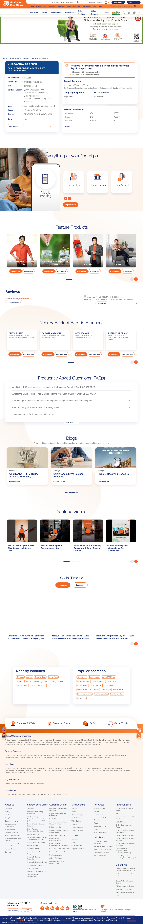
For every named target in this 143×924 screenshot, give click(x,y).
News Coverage (77, 815)
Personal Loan (10, 755)
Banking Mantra (19, 794)
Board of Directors (11, 821)
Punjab (56, 742)
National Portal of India (124, 889)
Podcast (74, 824)
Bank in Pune (82, 685)
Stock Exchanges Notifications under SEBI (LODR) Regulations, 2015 (36, 819)
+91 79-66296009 (32, 96)
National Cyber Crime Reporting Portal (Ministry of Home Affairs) (126, 858)
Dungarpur (35, 58)
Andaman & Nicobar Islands (15, 744)
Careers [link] (139, 6)
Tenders (96, 823)
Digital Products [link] (81, 12)
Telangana (87, 742)
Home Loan (21, 755)
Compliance (9, 818)
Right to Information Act (57, 835)
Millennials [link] (38, 6)
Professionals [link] (61, 6)
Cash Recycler (77, 845)
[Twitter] (57, 908)
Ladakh (88, 744)
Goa (64, 740)
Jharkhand (99, 740)
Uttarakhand (114, 742)
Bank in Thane (111, 681)
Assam (35, 740)
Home (5, 58)
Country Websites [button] (26, 910)
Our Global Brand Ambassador (11, 825)
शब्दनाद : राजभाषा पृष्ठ (100, 832)
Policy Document (33, 868)
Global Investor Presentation (32, 875)
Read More (67, 126)
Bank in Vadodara (97, 681)
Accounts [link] (34, 13)
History (7, 812)
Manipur (19, 742)
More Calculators (100, 856)
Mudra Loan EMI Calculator (120, 770)
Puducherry (96, 744)
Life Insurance (121, 755)
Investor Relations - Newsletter (34, 858)
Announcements (77, 830)
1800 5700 (29, 90)
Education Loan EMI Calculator (113, 768)
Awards (74, 808)
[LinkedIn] (52, 908)
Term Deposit (74, 755)
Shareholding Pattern (34, 865)
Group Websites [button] (12, 910)
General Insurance (12, 757)
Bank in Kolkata (108, 685)
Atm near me (81, 677)
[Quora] (67, 908)
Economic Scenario (100, 815)
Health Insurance (27, 757)
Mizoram (36, 742)
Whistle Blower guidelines (125, 886)
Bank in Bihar (106, 690)
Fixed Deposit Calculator (102, 849)
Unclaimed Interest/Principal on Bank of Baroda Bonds (37, 838)
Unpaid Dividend (33, 834)
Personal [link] (32, 2)
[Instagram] (47, 908)
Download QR (102, 303)
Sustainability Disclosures (36, 842)
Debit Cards (38, 757)
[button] (124, 12)
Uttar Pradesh (103, 742)
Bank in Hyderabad (101, 694)
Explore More (70, 205)
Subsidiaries (118, 2)
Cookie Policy (6, 918)
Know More (21, 41)
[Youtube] (62, 908)
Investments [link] (56, 13)
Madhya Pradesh (124, 740)
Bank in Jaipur (82, 690)
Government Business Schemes (98, 757)
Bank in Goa (81, 698)
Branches (75, 839)
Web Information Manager (125, 892)
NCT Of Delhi (63, 744)
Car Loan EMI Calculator (92, 768)
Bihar (40, 740)
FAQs (28, 794)
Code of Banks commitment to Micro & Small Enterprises (125, 876)
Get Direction (28, 354)
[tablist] (71, 764)
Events (74, 812)
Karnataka (107, 740)
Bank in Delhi (94, 690)
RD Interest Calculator (14, 770)
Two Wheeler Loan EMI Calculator (78, 770)
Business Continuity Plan (58, 852)
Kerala (115, 740)
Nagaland (43, 742)
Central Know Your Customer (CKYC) (56, 839)
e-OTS (118, 814)
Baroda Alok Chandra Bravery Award (12, 845)
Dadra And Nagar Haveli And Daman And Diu (42, 744)
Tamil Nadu (79, 742)
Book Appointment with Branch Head (57, 862)
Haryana (77, 740)
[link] (115, 13)
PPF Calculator (77, 768)
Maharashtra (10, 742)
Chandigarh (47, 740)
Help (117, 895)
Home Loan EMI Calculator (36, 768)
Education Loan (31, 755)
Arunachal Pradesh (24, 740)
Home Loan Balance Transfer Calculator (20, 772)
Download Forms (61, 794)
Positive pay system (56, 855)
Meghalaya (27, 742)
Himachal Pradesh (87, 740)
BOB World (50, 794)
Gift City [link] (101, 6)
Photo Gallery (76, 818)
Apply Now (28, 271)
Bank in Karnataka (116, 694)
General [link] (32, 6)
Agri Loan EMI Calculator (32, 770)
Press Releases (77, 827)
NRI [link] (44, 6)
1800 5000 (39, 90)
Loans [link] (44, 13)
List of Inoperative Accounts (125, 835)
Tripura (94, 742)
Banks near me (94, 677)
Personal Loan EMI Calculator (15, 768)
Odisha (50, 742)
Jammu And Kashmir (76, 744)
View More (69, 422)
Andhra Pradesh (11, 740)
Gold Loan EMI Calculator (100, 770)
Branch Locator (14, 58)
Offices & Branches (12, 832)
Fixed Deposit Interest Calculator (59, 768)
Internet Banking (11, 783)
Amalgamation (10, 829)
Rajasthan (26, 58)
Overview (8, 808)
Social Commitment (12, 835)
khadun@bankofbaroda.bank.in (38, 106)
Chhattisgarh (57, 740)
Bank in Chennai (95, 685)
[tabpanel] (22, 254)
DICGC (75, 911)
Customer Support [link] (117, 6)
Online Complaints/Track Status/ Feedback (58, 823)
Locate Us (35, 794)
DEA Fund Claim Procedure (59, 849)
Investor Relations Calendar (37, 862)
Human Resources (11, 849)
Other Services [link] (94, 12)
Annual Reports (32, 845)
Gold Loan (42, 755)
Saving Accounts (63, 755)
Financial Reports (33, 849)
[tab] (71, 736)
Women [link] (69, 6)
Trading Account (109, 755)
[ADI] (4, 735)
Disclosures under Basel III (36, 871)
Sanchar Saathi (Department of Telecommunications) (123, 851)
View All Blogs (70, 492)
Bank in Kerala (118, 690)
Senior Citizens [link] (77, 6)
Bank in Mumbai (83, 681)
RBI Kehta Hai (54, 819)
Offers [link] (106, 13)
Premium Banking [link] (52, 6)
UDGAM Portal (121, 822)
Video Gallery (76, 821)
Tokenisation (41, 783)
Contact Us (9, 794)
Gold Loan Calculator (101, 852)
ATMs (74, 842)
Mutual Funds (97, 755)
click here (19, 920)
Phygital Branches (78, 848)
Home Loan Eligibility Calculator (53, 770)
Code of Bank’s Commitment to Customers (58, 844)
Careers (8, 852)
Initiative (8, 815)
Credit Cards (48, 757)
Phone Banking (73, 757)
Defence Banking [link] (87, 6)
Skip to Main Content (57, 2)
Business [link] (39, 2)
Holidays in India (55, 827)
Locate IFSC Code (108, 677)
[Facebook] (42, 908)
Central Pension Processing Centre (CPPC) (59, 831)
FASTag (83, 757)
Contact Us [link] (129, 6)
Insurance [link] (69, 13)
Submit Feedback (55, 858)
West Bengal (124, 742)
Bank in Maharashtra (84, 694)
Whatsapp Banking (60, 757)
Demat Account (86, 755)
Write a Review (14, 302)
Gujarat (70, 740)
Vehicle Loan (51, 755)
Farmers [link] (95, 6)
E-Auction (97, 812)
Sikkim (71, 742)
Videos (42, 794)
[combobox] (139, 729)
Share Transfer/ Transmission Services (35, 830)
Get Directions (14, 126)
